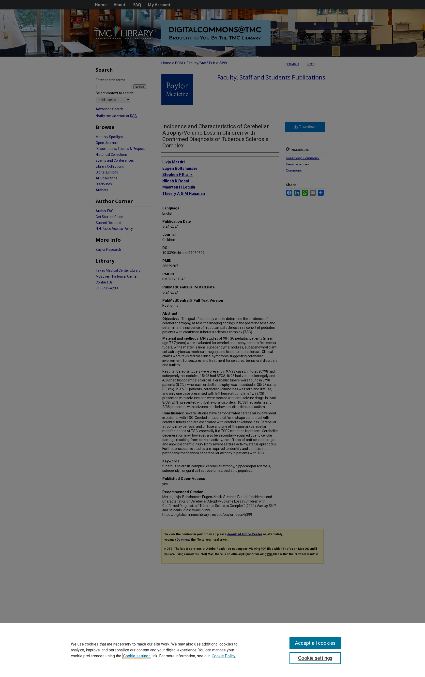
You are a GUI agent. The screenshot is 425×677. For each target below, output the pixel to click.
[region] (212, 650)
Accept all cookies (315, 643)
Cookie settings (137, 656)
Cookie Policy (224, 656)
